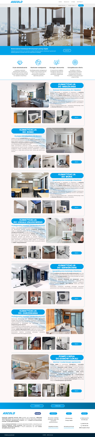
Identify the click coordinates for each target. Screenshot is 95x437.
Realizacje (66, 2)
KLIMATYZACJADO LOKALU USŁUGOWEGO (28, 221)
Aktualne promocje (69, 426)
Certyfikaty (80, 2)
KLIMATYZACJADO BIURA (66, 175)
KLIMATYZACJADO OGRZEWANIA (28, 312)
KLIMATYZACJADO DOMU (28, 131)
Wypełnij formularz (53, 426)
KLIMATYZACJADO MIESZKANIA (67, 85)
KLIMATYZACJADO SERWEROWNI (67, 266)
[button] (81, 5)
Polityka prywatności (9, 435)
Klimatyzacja (61, 5)
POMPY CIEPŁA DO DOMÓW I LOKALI (67, 357)
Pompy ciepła (71, 5)
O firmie (73, 2)
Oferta (60, 2)
